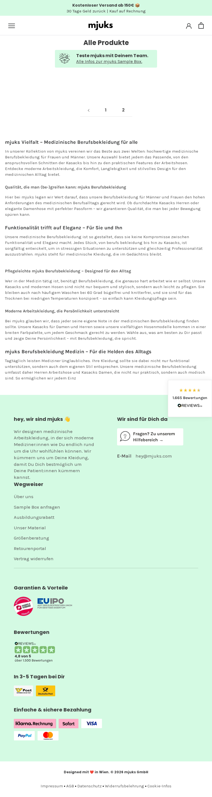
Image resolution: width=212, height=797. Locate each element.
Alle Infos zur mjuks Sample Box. (109, 61)
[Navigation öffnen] (11, 25)
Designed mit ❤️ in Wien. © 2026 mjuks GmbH (106, 772)
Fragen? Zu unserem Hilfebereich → (154, 436)
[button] (190, 398)
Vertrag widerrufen (34, 558)
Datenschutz (89, 785)
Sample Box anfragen (37, 507)
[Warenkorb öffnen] (201, 25)
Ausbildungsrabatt (34, 517)
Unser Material (30, 527)
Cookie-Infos (159, 785)
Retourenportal (30, 548)
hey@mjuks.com (154, 456)
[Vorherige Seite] (88, 110)
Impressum (52, 785)
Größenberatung (31, 538)
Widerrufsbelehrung (124, 785)
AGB (70, 785)
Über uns (23, 496)
